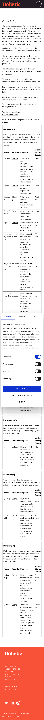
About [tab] (36, 316)
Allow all (22, 389)
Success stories (12, 669)
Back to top (10, 679)
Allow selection (22, 395)
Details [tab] (22, 316)
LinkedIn (15, 158)
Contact (9, 677)
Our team (9, 672)
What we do (10, 666)
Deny (22, 402)
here (28, 44)
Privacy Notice (12, 687)
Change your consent (10, 114)
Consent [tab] (7, 316)
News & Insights (12, 674)
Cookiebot (6, 122)
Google (14, 499)
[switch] (38, 364)
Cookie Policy (11, 689)
